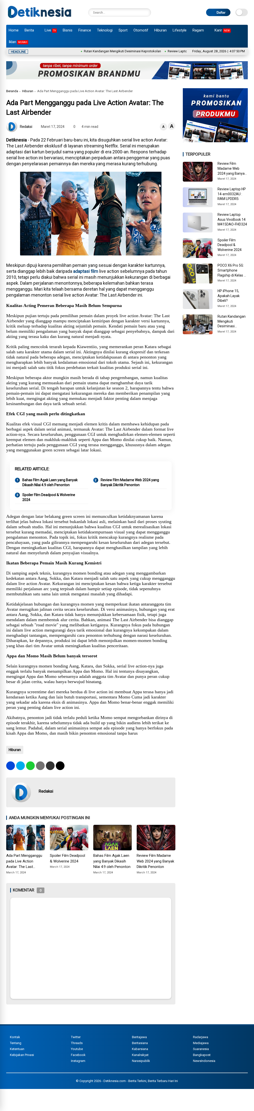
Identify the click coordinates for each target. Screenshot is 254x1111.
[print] (40, 765)
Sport (123, 30)
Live (50, 30)
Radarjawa (200, 1037)
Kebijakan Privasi (22, 1055)
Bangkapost (202, 1055)
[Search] (146, 12)
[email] (50, 765)
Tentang (15, 1043)
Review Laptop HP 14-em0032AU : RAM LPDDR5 (232, 194)
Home (14, 30)
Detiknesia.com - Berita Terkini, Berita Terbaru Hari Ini (140, 1081)
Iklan (18, 42)
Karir (222, 30)
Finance (84, 30)
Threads (77, 1043)
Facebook (78, 1055)
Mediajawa (201, 1043)
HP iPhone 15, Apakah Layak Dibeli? (229, 296)
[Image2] (127, 77)
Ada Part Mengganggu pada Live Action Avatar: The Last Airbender (24, 861)
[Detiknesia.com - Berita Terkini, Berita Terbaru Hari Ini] (40, 18)
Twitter (76, 1037)
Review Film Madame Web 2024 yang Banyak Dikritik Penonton (130, 482)
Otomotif (140, 30)
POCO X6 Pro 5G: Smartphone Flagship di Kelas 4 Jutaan (232, 270)
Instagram (78, 1061)
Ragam (198, 30)
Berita (29, 30)
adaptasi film (85, 271)
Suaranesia (201, 1049)
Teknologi (105, 30)
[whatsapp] (30, 765)
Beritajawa (139, 1037)
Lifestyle (180, 30)
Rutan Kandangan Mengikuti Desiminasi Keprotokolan (103, 51)
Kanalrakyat (140, 1055)
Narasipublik (141, 1061)
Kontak (15, 1037)
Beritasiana (140, 1043)
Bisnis (67, 30)
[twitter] (20, 765)
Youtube (77, 1049)
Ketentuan (17, 1049)
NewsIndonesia (204, 1061)
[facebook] (10, 765)
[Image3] (215, 140)
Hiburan (160, 30)
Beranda (12, 91)
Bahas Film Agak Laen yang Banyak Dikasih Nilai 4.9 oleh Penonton (50, 482)
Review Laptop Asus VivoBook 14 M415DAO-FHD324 (187, 51)
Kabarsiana (140, 1049)
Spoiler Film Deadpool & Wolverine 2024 (48, 497)
